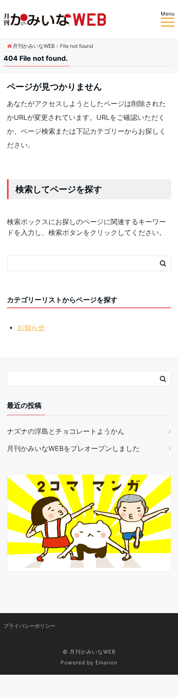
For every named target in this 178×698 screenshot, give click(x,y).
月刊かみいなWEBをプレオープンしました (73, 448)
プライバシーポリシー (29, 626)
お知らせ (31, 327)
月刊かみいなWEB (93, 651)
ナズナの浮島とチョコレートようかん (65, 431)
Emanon (106, 662)
